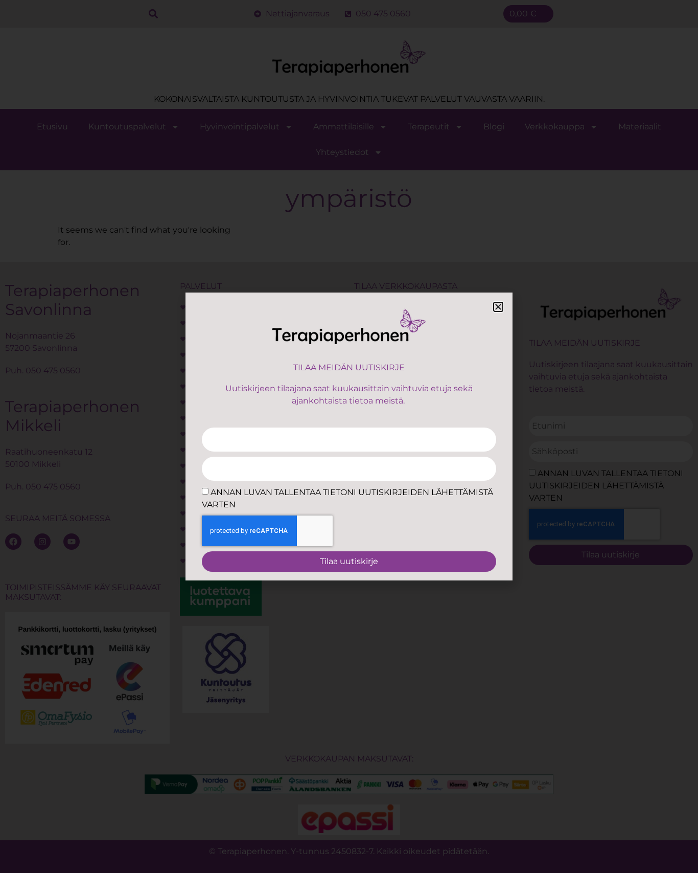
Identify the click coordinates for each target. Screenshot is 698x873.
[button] (498, 307)
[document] (349, 436)
